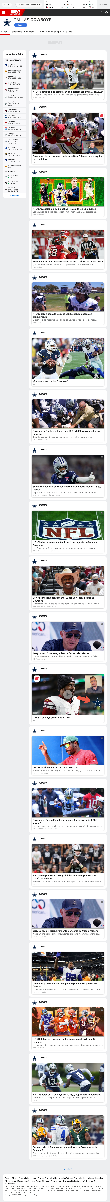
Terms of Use (10, 1178)
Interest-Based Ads (96, 1178)
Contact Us (56, 1181)
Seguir (21, 25)
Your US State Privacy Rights (45, 1178)
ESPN (15, 12)
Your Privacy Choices (40, 1181)
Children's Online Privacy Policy (72, 1178)
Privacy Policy (24, 1178)
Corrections (10, 1184)
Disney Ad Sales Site (72, 1181)
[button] (102, 12)
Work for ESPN (89, 1181)
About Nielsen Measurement (17, 1181)
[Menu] (4, 12)
